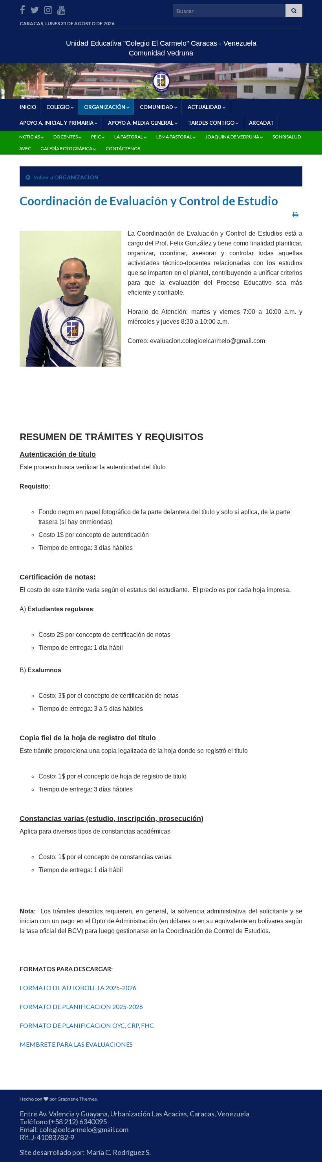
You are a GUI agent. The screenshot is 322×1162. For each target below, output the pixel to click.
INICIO (27, 107)
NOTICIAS (29, 137)
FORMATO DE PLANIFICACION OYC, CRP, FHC (87, 1025)
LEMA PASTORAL (174, 137)
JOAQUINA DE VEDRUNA (232, 137)
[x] (34, 8)
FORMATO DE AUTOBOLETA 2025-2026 (78, 987)
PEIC (96, 137)
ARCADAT (261, 123)
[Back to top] (304, 1144)
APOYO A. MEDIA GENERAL (141, 123)
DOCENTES (66, 137)
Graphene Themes (77, 1099)
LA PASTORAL (128, 137)
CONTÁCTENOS (122, 148)
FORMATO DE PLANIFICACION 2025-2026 (81, 1006)
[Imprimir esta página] (295, 214)
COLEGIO (58, 107)
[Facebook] (22, 8)
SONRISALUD (286, 137)
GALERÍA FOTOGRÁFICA (66, 148)
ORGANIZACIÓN (104, 107)
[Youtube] (61, 8)
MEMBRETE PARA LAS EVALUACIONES (76, 1044)
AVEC (24, 148)
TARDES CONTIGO (211, 123)
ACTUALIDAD (205, 107)
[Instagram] (48, 8)
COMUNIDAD (156, 107)
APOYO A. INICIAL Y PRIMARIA (56, 123)
